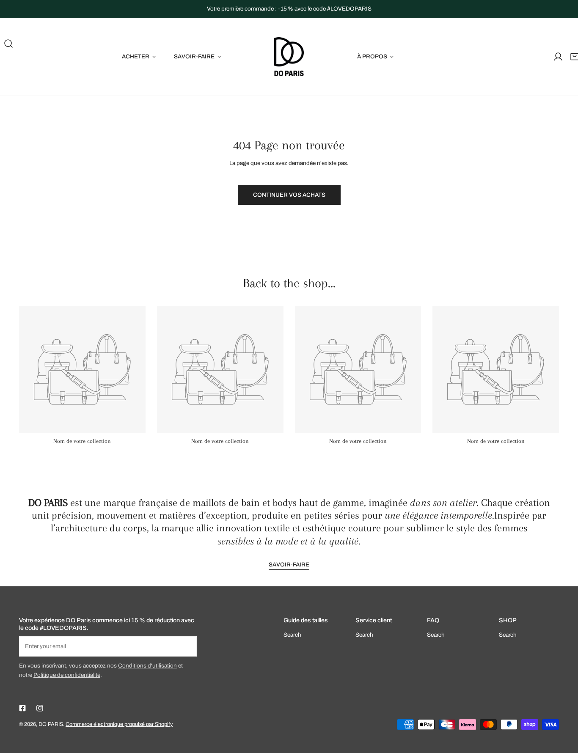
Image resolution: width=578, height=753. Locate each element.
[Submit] (186, 646)
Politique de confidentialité (66, 675)
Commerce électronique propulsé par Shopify (119, 724)
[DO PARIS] (289, 56)
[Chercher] (8, 43)
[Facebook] (22, 708)
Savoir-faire (289, 564)
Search (292, 635)
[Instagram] (40, 708)
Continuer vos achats (289, 195)
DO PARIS (51, 724)
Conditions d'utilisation (147, 665)
